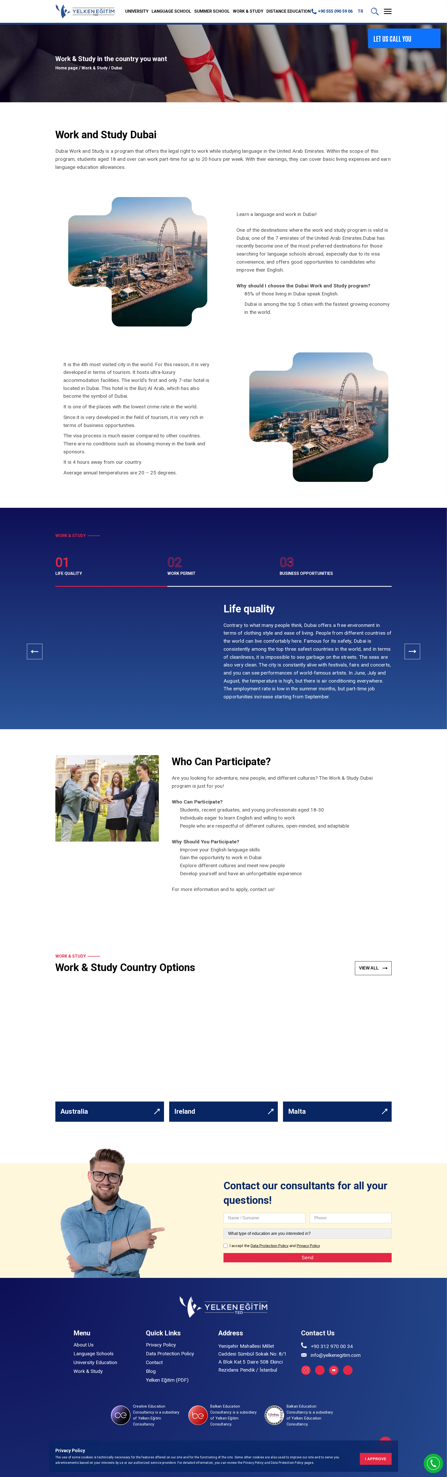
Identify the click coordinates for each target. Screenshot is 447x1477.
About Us (83, 1345)
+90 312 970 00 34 (332, 1346)
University (136, 11)
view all (369, 968)
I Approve (375, 1459)
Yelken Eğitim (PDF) (167, 1380)
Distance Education (288, 11)
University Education (95, 1362)
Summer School (212, 11)
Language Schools (93, 1354)
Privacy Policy (253, 1463)
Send (308, 1257)
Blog (151, 1371)
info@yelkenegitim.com (336, 1355)
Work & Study (248, 11)
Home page (66, 68)
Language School (171, 11)
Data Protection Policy (287, 1463)
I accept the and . (275, 1246)
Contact (154, 1362)
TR (360, 11)
